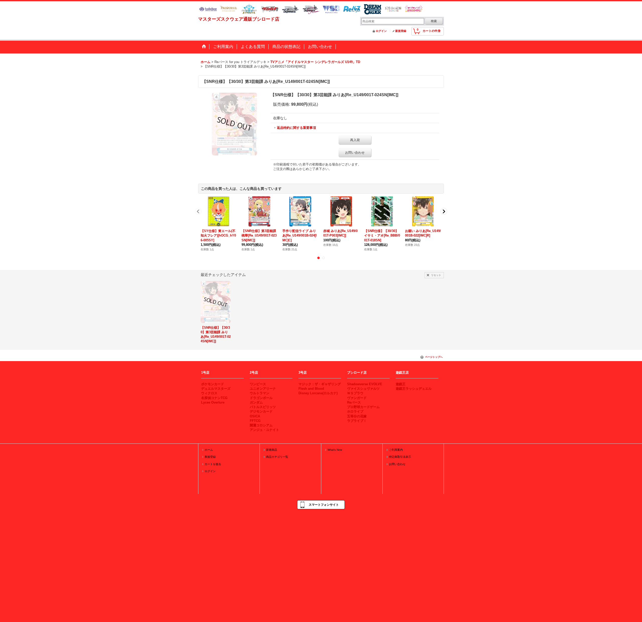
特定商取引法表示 (400, 456)
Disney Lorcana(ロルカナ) (318, 393)
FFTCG (255, 421)
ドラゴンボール (261, 398)
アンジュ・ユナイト (264, 430)
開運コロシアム (261, 425)
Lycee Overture (212, 402)
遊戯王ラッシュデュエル (414, 388)
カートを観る (213, 464)
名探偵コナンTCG (214, 398)
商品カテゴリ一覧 (277, 456)
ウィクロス (209, 393)
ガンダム (256, 402)
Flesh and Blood (311, 388)
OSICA (255, 416)
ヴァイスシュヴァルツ (363, 388)
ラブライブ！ (357, 421)
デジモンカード (261, 411)
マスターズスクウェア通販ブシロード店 (238, 19)
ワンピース (258, 384)
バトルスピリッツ (263, 407)
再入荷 (355, 140)
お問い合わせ (355, 152)
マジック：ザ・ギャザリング (319, 384)
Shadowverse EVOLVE (364, 384)
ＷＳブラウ (355, 393)
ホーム (209, 449)
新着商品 (271, 449)
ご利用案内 (396, 449)
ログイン (381, 30)
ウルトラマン (259, 393)
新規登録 (400, 30)
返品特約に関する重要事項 (296, 128)
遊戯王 (401, 384)
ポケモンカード (212, 384)
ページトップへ (434, 357)
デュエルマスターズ (215, 388)
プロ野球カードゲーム (363, 407)
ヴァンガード (357, 398)
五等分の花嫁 (357, 416)
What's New (335, 449)
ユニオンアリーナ (263, 388)
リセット (436, 275)
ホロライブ (355, 411)
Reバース (354, 402)
